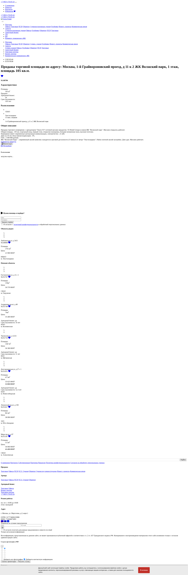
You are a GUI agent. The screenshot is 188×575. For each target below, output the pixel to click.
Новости (8, 7)
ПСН (20, 27)
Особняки (54, 27)
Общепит (26, 27)
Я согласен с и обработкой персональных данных (34, 224)
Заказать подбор (7, 222)
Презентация (7, 144)
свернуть (12, 142)
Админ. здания (35, 44)
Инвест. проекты (65, 27)
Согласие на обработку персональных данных (87, 463)
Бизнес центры (10, 54)
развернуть (5, 142)
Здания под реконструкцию (46, 471)
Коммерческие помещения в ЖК (17, 56)
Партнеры (34, 463)
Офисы (8, 27)
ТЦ (6, 34)
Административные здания (40, 27)
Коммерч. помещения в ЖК (15, 38)
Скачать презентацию (9, 561)
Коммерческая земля (79, 27)
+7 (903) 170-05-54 (7, 2)
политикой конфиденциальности (26, 224)
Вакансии (42, 463)
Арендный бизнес (12, 32)
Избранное (9, 11)
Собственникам (24, 463)
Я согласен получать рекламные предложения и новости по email (27, 530)
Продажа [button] (8, 25)
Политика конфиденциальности (58, 463)
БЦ (6, 36)
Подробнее (7, 146)
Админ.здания (10, 48)
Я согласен (144, 570)
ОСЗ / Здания (23, 471)
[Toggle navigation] (16, 2)
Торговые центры (11, 52)
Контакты (9, 9)
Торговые (14, 27)
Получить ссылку (24, 561)
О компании (9, 5)
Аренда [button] (8, 28)
